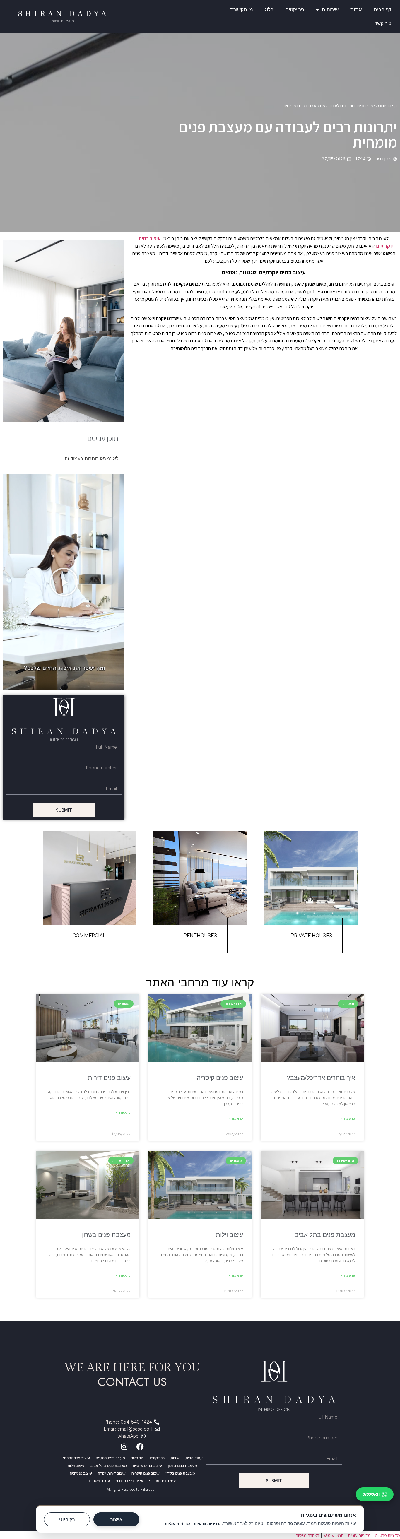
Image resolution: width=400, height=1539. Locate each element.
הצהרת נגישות (307, 1535)
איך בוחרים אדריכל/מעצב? (321, 1077)
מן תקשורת (241, 10)
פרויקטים (294, 10)
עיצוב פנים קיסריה (220, 1077)
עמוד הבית (194, 1458)
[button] (63, 581)
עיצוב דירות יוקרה (112, 1473)
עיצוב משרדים (98, 1480)
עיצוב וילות (229, 1234)
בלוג (269, 10)
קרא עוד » (348, 1118)
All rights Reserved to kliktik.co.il (132, 1489)
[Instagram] (124, 1446)
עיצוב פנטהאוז (80, 1473)
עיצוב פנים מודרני (129, 1480)
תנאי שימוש (333, 1535)
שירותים (330, 10)
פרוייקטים (157, 1458)
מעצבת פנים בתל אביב (325, 1234)
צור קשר (383, 23)
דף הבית (382, 10)
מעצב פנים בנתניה (110, 1458)
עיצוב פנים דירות (109, 1077)
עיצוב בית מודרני (162, 1480)
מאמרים (372, 105)
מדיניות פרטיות (207, 1523)
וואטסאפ (371, 1494)
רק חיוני (67, 1519)
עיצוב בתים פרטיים (147, 1465)
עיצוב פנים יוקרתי (76, 1458)
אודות (356, 10)
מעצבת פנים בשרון (106, 1234)
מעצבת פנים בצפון (182, 1465)
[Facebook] (140, 1446)
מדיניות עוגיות (177, 1523)
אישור (116, 1519)
